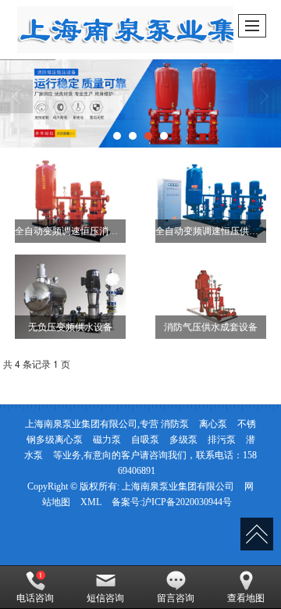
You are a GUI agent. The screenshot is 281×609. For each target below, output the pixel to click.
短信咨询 (105, 598)
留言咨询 (175, 598)
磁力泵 (107, 439)
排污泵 (222, 439)
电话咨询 (35, 598)
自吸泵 (145, 439)
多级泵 (183, 439)
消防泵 (175, 423)
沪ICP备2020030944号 (187, 502)
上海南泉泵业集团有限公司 (178, 486)
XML (90, 502)
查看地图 (246, 598)
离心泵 (213, 423)
